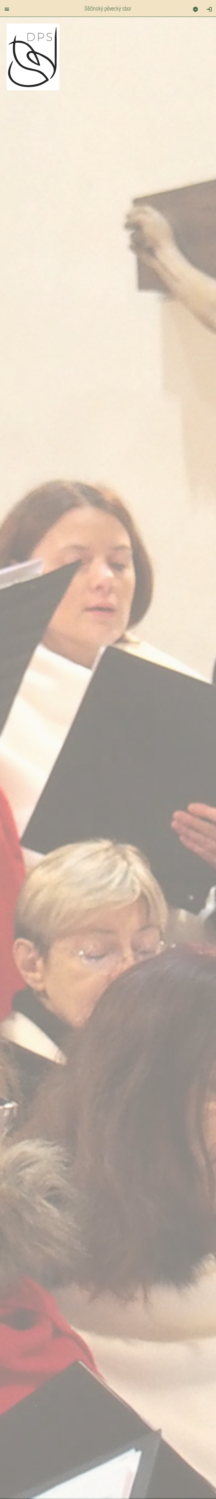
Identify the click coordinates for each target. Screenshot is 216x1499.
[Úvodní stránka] (33, 88)
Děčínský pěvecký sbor (108, 8)
